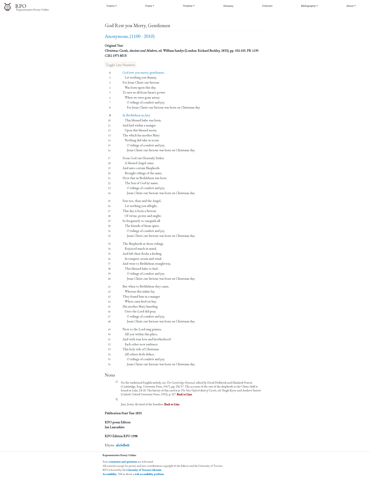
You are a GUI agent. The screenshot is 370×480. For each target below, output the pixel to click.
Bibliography (308, 5)
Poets (148, 5)
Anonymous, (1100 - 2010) (130, 36)
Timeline (188, 5)
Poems (111, 5)
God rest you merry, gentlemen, (143, 72)
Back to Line (184, 394)
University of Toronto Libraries (143, 470)
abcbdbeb (123, 445)
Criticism (267, 5)
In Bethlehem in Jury (136, 115)
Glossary (228, 5)
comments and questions (123, 461)
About (350, 5)
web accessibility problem (149, 474)
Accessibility (110, 474)
